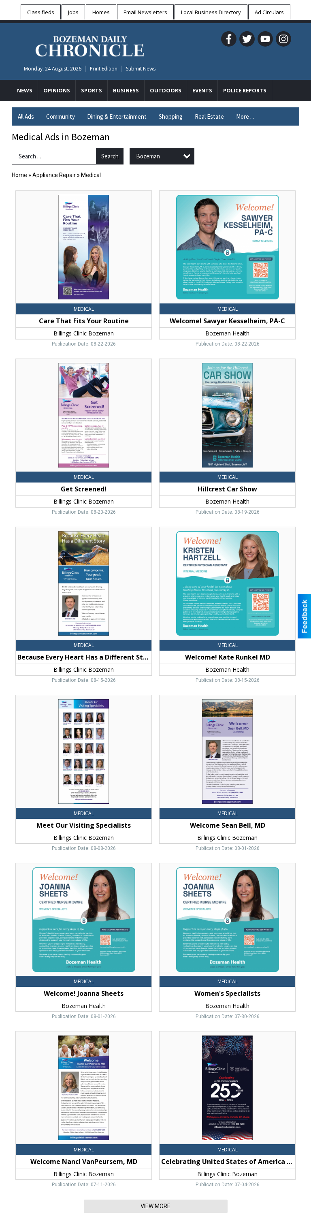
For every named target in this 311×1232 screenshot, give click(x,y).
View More (155, 1206)
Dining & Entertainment (117, 116)
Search (110, 156)
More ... (245, 116)
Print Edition (103, 68)
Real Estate (209, 116)
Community (60, 116)
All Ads (26, 116)
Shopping (171, 116)
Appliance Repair (54, 175)
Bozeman (148, 156)
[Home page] (89, 45)
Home (19, 175)
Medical (91, 175)
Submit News (141, 68)
